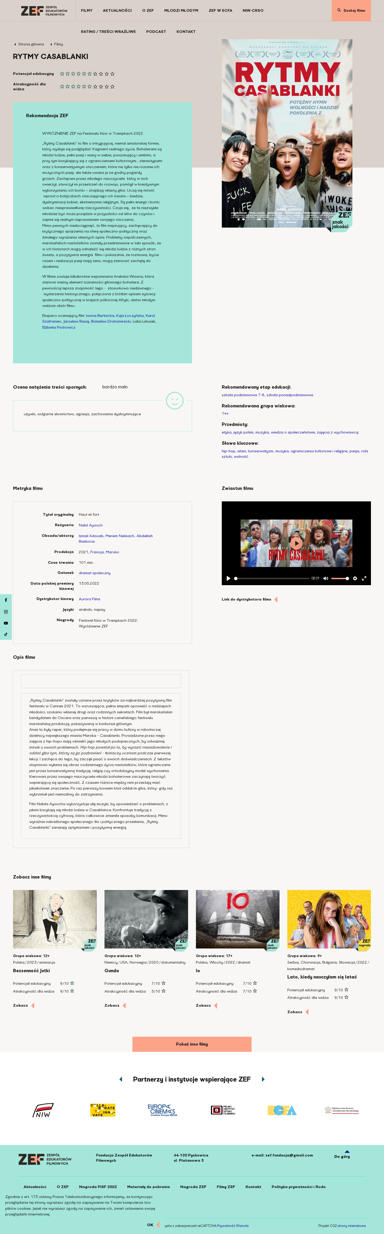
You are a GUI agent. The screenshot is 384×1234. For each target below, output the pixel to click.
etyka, (227, 432)
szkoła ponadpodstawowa (289, 395)
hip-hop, (229, 451)
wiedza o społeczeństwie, (293, 432)
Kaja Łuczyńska (130, 315)
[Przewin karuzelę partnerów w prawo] (263, 1079)
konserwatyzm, (261, 451)
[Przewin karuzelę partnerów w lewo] (120, 1079)
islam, (242, 451)
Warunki (242, 1226)
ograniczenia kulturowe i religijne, (319, 451)
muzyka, (262, 432)
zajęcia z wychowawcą (337, 432)
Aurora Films (89, 599)
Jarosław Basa (75, 321)
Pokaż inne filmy (192, 1044)
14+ (225, 413)
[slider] (272, 578)
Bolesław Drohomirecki (111, 321)
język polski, (244, 432)
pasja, (355, 451)
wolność (241, 456)
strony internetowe (352, 1226)
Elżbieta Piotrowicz (58, 327)
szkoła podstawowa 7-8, (243, 395)
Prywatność (226, 1226)
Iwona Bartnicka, (100, 315)
